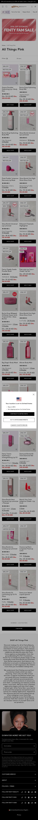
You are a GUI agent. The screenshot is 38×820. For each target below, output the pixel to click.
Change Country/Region (19, 425)
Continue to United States (19, 414)
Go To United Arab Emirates (19, 419)
